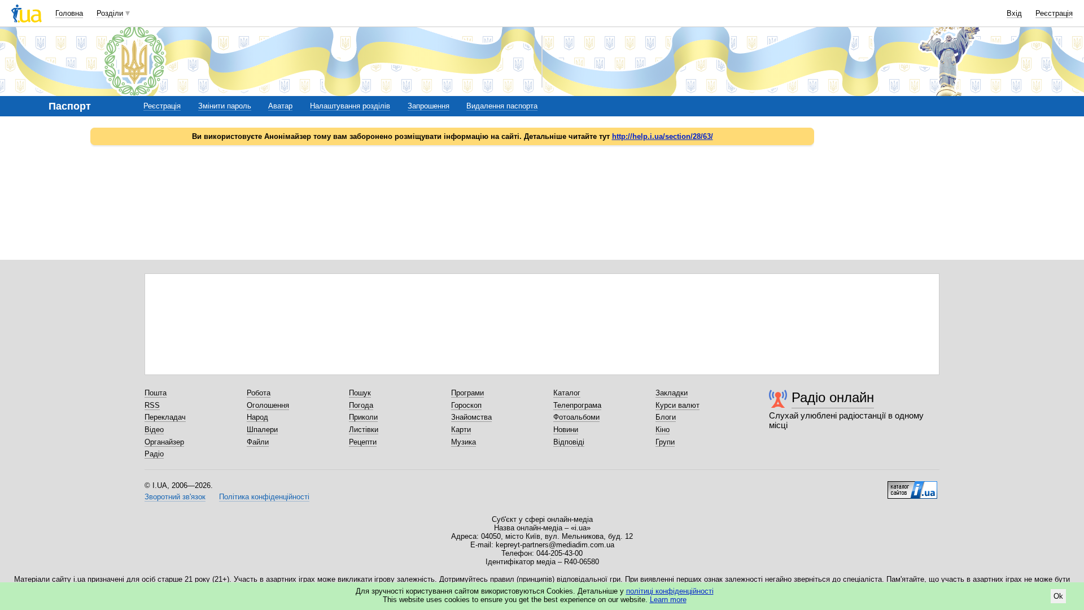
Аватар (280, 106)
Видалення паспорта (501, 106)
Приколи (363, 417)
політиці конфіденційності (670, 591)
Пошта (156, 393)
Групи (665, 442)
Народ (257, 417)
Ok (1058, 596)
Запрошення (428, 106)
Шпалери (262, 429)
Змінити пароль (224, 106)
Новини (565, 429)
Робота (258, 393)
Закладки (671, 393)
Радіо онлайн (833, 397)
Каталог (566, 393)
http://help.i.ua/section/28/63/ (662, 136)
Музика (463, 442)
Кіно (662, 429)
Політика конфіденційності (264, 497)
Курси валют (677, 405)
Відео (154, 429)
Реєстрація (1054, 13)
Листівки (363, 429)
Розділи (110, 13)
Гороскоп (466, 405)
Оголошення (268, 405)
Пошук (360, 393)
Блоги (665, 417)
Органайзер (164, 442)
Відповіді (568, 442)
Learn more (668, 599)
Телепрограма (577, 405)
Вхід (1014, 13)
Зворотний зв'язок (175, 497)
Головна (69, 13)
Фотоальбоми (576, 417)
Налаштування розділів (350, 106)
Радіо (154, 454)
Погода (361, 405)
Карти (461, 429)
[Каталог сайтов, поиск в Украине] (912, 485)
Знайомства (471, 417)
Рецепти (363, 442)
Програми (467, 393)
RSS (152, 405)
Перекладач (165, 417)
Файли (258, 442)
